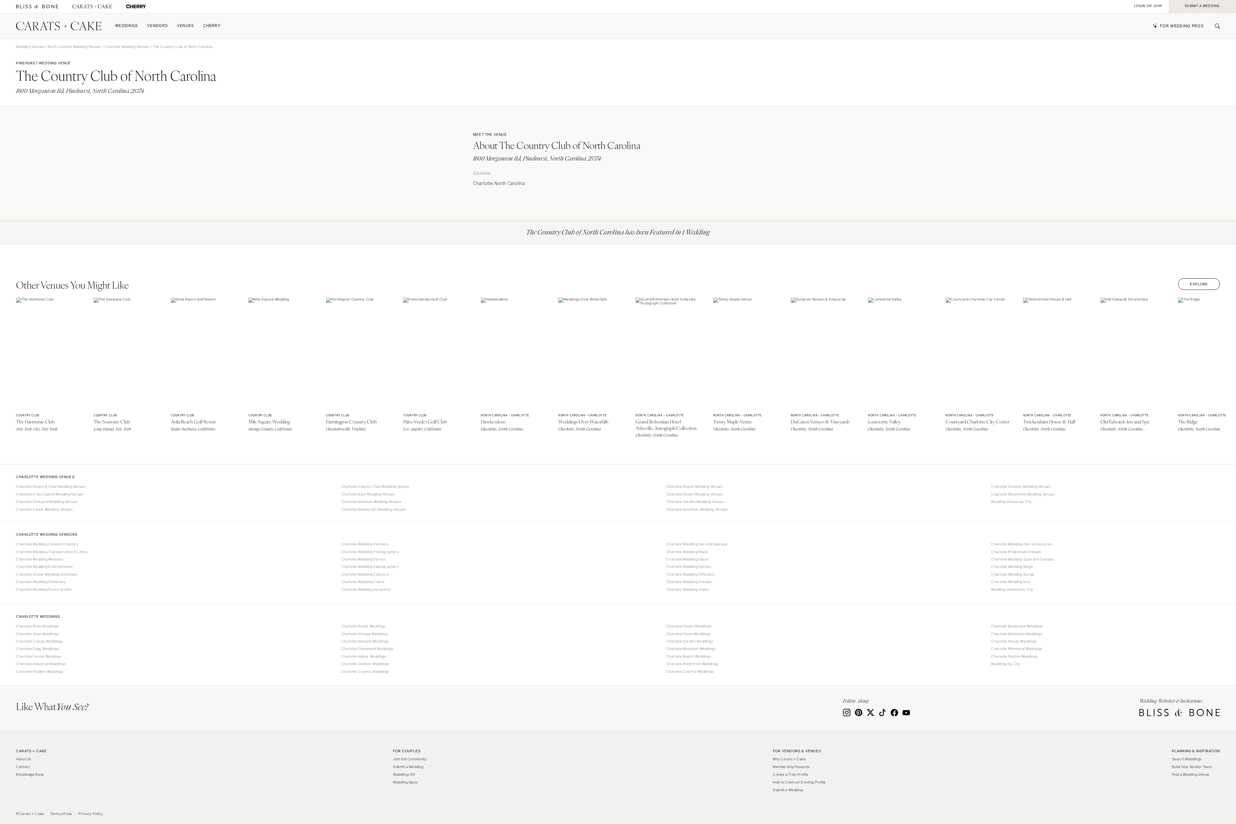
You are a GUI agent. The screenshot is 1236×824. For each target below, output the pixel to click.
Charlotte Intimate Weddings (365, 641)
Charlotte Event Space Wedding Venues (50, 494)
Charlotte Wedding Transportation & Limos (51, 552)
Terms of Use (61, 814)
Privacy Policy (91, 814)
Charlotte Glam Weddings (37, 634)
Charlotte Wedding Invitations (366, 589)
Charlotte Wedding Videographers (370, 567)
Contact (23, 767)
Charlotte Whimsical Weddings (1016, 649)
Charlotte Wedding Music (687, 552)
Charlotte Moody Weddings (1014, 641)
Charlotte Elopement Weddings (367, 649)
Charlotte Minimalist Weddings (1016, 634)
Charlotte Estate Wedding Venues (44, 509)
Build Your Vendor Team (1192, 767)
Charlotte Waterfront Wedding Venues (1023, 494)
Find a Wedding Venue (1190, 774)
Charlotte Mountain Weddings (691, 649)
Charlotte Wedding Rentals (688, 567)
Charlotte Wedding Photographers (370, 552)
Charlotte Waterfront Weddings (692, 664)
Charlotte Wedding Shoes (687, 589)
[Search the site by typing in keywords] (1215, 26)
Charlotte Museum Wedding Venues (371, 502)
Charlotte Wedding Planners (365, 544)
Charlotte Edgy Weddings (37, 649)
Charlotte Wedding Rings (1012, 567)
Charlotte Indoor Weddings (363, 656)
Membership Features (791, 767)
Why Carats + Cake (789, 759)
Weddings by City (1005, 664)
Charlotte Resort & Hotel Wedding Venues (51, 486)
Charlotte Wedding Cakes (363, 582)
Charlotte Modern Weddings (39, 671)
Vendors (157, 26)
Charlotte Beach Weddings (688, 656)
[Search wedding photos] (136, 7)
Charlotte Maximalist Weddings (1017, 626)
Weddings (126, 26)
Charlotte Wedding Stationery (41, 582)
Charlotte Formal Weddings (39, 656)
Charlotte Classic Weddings (39, 641)
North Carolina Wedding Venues (74, 47)
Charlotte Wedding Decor (687, 559)
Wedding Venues (30, 47)
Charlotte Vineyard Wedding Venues (46, 502)
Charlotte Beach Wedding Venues (694, 486)
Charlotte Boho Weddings (37, 626)
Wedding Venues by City (1011, 502)
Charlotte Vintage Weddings (364, 634)
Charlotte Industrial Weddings (41, 664)
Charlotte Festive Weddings (1014, 656)
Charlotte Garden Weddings (689, 641)
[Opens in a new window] (37, 7)
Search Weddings (1187, 759)
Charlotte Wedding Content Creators (47, 544)
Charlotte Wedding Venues (127, 47)
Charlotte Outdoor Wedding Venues (1021, 486)
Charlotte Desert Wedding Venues (694, 494)
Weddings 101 (404, 774)
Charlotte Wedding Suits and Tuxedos (1022, 559)
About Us (23, 759)
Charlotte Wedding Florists (363, 559)
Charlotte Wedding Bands (1012, 574)
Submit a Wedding (408, 767)
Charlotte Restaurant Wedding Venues (373, 509)
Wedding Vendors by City (1012, 589)
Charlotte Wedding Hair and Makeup (696, 544)
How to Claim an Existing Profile (799, 782)
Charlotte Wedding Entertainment (44, 567)
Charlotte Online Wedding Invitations (47, 574)
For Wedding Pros (1182, 26)
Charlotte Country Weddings (365, 671)
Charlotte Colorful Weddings (690, 671)
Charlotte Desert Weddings (689, 626)
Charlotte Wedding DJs (1010, 582)
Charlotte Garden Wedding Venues (695, 502)
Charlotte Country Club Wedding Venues (375, 486)
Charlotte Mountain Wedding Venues (697, 509)
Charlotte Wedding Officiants (690, 574)
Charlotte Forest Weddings (688, 634)
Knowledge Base (30, 774)
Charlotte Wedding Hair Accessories (1021, 544)
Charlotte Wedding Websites (39, 559)
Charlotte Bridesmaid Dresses (1016, 552)
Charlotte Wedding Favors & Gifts (44, 589)
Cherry (211, 26)
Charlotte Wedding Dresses (689, 582)
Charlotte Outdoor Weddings (365, 664)
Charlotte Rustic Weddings (363, 626)
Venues (185, 26)
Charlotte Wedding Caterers (365, 574)
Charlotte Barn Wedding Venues (368, 494)
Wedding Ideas (405, 782)
